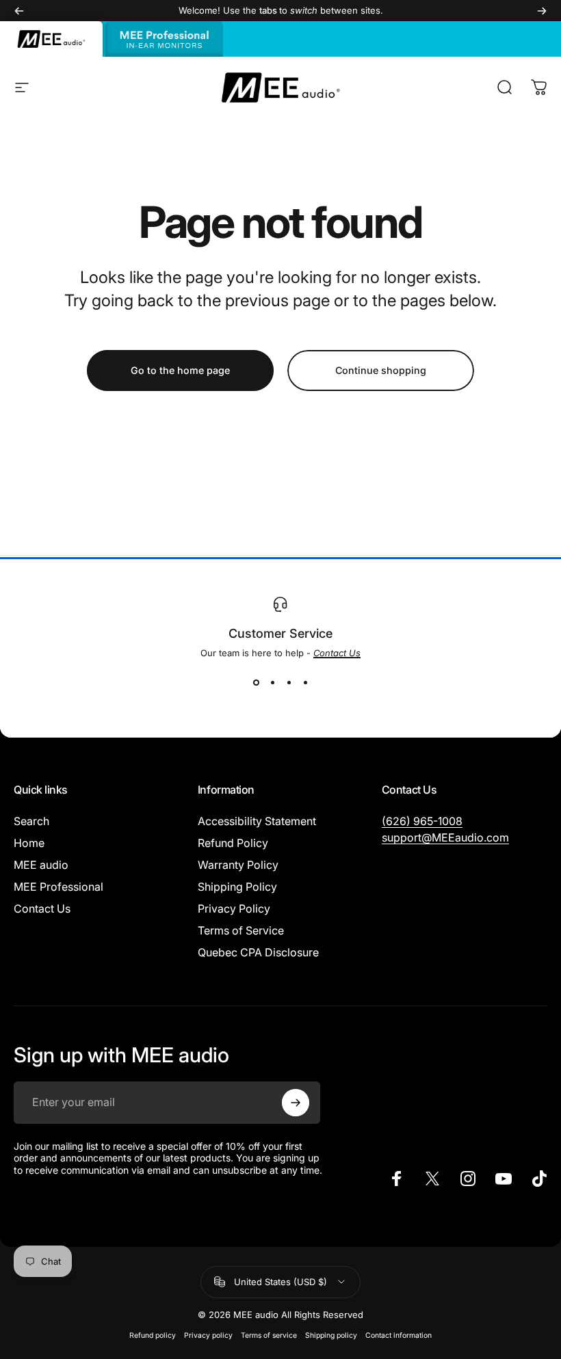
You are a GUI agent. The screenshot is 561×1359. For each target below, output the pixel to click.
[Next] (542, 10)
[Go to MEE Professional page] (164, 39)
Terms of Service (241, 930)
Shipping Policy (237, 886)
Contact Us (42, 908)
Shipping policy (331, 1335)
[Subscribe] (295, 1102)
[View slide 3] (288, 683)
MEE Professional (58, 886)
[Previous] (19, 10)
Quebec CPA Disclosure (258, 952)
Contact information (398, 1335)
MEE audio (41, 865)
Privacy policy (208, 1335)
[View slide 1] (256, 683)
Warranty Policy (238, 865)
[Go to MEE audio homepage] (51, 39)
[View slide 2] (272, 683)
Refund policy (152, 1335)
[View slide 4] (305, 683)
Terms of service (269, 1335)
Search (31, 821)
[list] (280, 643)
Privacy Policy (234, 908)
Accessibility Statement (257, 821)
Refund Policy (233, 843)
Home (29, 843)
